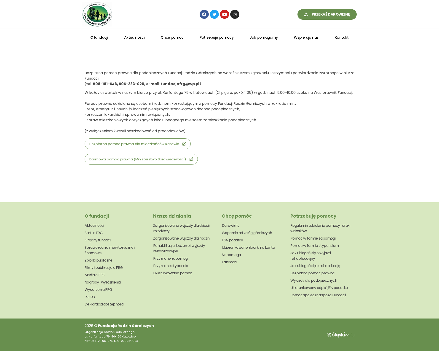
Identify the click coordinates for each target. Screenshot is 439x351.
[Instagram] (234, 14)
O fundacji (99, 37)
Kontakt (342, 37)
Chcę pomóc (172, 37)
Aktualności (134, 37)
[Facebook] (204, 14)
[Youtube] (224, 14)
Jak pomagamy (264, 37)
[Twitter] (214, 14)
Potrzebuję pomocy (216, 37)
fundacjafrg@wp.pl (180, 83)
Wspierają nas (306, 37)
